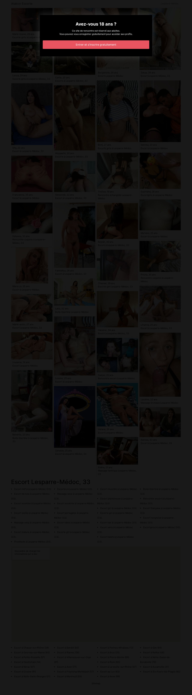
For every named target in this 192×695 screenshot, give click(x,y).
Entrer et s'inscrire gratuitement (96, 44)
